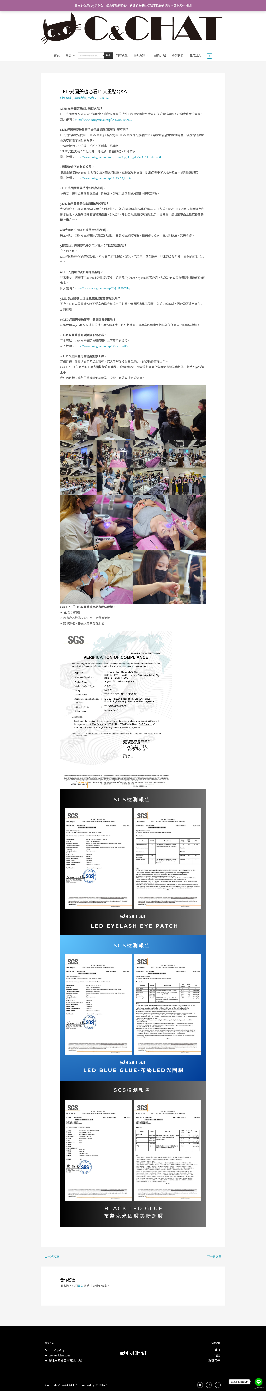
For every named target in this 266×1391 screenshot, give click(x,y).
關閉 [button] (189, 5)
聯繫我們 (177, 55)
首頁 (57, 55)
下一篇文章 (216, 1256)
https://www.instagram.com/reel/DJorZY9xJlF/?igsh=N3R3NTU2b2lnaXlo (118, 157)
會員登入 (195, 55)
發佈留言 (66, 98)
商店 (68, 55)
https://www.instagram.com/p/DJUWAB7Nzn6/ (103, 178)
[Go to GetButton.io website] (259, 1388)
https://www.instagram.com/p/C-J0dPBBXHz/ (102, 288)
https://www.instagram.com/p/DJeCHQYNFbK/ (103, 119)
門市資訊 (122, 55)
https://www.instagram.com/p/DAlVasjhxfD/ (101, 346)
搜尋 (108, 55)
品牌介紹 (160, 55)
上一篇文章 (50, 1256)
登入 (81, 1286)
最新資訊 (139, 55)
